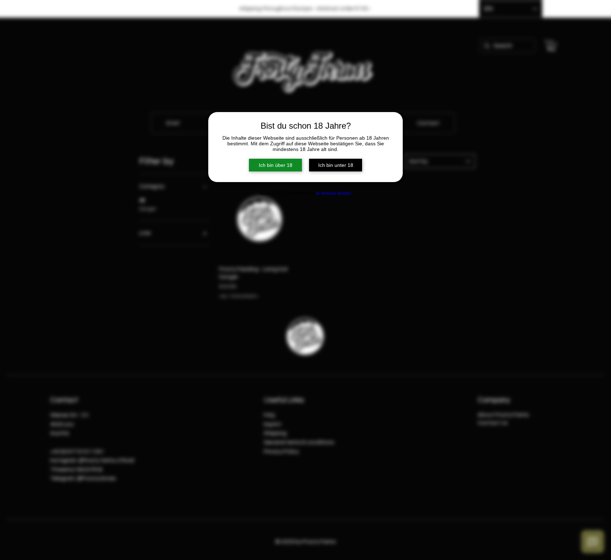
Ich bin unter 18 (335, 165)
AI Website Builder (333, 193)
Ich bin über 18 (275, 165)
